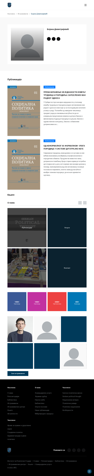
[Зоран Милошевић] (47, 329)
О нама (10, 393)
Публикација (49, 87)
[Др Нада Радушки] (47, 356)
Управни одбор (41, 396)
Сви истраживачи (18, 373)
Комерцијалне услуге (43, 393)
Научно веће (40, 400)
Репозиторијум (13, 396)
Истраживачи (23, 14)
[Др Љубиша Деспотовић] (20, 356)
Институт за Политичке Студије (19, 461)
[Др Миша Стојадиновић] (20, 329)
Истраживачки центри (16, 407)
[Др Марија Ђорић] (74, 329)
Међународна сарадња (44, 414)
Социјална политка (14, 432)
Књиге (10, 410)
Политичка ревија (69, 403)
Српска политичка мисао (72, 393)
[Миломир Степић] (74, 356)
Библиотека (12, 400)
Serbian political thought (71, 396)
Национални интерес (70, 400)
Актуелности (12, 414)
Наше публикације (42, 410)
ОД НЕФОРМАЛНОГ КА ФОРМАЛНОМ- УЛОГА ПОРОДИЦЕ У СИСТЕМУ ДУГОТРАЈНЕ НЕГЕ (64, 147)
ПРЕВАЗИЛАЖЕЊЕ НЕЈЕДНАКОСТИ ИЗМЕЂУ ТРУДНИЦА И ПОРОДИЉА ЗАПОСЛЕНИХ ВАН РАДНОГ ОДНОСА (65, 95)
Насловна (11, 14)
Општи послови (41, 407)
